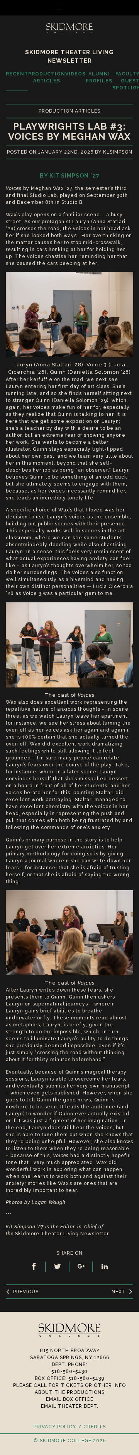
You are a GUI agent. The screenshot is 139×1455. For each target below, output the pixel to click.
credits (94, 1426)
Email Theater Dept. (69, 1406)
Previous (26, 1291)
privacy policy (55, 1426)
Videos (75, 74)
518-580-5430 (69, 1371)
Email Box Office (69, 1399)
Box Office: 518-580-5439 (69, 1378)
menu (73, 8)
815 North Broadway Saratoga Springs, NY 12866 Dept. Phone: (69, 1357)
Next (119, 1291)
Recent (17, 74)
